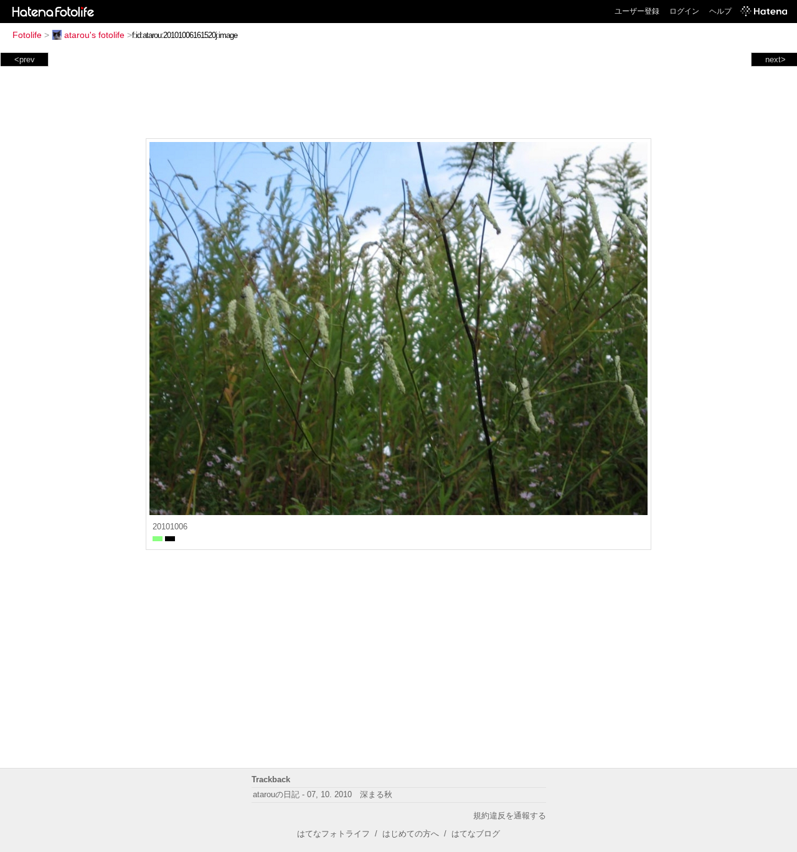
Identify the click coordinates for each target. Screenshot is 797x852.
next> (775, 59)
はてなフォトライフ (333, 833)
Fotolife (27, 35)
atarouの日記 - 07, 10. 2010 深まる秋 (326, 794)
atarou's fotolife (94, 35)
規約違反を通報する (509, 815)
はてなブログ (475, 833)
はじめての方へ (410, 833)
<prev (24, 59)
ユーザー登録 (637, 11)
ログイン (684, 11)
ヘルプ (720, 11)
